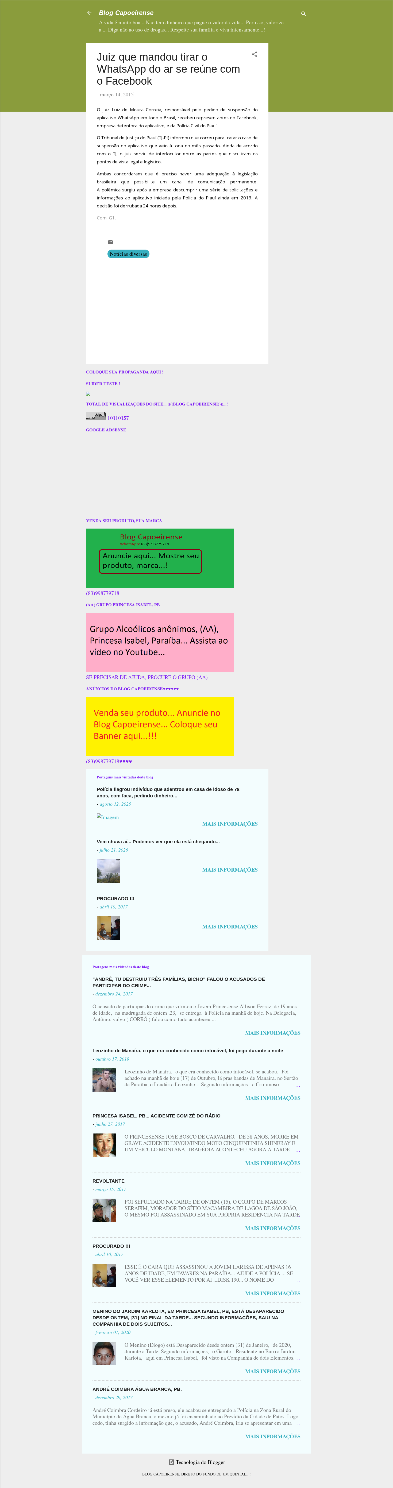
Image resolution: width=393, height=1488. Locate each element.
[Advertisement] (306, 76)
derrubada (131, 206)
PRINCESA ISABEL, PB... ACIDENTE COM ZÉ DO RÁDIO (157, 1116)
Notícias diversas (128, 253)
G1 (112, 218)
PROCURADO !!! (115, 898)
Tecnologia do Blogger (200, 1462)
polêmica (111, 190)
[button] (254, 55)
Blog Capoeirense (126, 12)
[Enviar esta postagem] (110, 243)
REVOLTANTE (109, 1181)
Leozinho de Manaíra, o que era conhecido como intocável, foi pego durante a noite (188, 1050)
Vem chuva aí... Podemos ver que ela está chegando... (158, 841)
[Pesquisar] (303, 14)
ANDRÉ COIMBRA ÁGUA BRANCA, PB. (137, 1389)
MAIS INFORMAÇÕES (230, 824)
